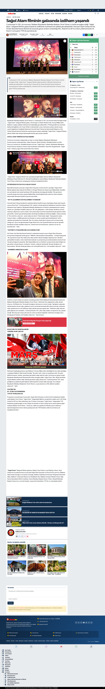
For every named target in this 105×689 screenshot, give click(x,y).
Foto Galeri (11, 10)
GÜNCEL (41, 13)
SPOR (52, 13)
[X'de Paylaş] (86, 35)
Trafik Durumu (58, 632)
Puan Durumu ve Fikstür (83, 632)
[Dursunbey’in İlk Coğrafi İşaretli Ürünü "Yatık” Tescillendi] (57, 566)
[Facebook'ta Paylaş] (84, 35)
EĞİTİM (48, 640)
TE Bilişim (97, 641)
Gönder (10, 603)
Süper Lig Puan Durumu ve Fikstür (16, 679)
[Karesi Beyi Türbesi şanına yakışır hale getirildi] (57, 550)
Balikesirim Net (21, 531)
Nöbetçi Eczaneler (13, 632)
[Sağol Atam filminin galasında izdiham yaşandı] (37, 56)
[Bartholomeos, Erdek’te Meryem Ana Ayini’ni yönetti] (17, 550)
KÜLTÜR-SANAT (16, 17)
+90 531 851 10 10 (43, 621)
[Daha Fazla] (92, 35)
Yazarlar (26, 10)
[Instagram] (25, 536)
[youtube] (61, 646)
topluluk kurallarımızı (20, 607)
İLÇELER (64, 13)
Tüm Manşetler (12, 635)
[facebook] (16, 646)
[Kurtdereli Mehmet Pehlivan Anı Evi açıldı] (17, 566)
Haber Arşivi (58, 635)
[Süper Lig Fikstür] (97, 81)
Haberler (8, 17)
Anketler (7, 666)
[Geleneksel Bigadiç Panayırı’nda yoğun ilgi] (37, 550)
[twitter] (31, 646)
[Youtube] (27, 536)
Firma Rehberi (9, 659)
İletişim (7, 670)
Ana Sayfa (8, 650)
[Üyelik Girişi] (97, 10)
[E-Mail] (17, 536)
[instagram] (46, 646)
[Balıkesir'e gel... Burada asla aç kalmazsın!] (37, 566)
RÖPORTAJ (30, 640)
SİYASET (47, 13)
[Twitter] (22, 536)
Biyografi (7, 664)
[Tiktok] (86, 622)
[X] (78, 622)
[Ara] (95, 14)
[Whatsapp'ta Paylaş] (89, 35)
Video (19, 10)
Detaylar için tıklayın (83, 76)
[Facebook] (19, 536)
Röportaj (7, 662)
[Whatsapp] (89, 622)
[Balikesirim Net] (11, 532)
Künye (6, 668)
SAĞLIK (70, 13)
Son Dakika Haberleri (37, 635)
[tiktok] (91, 646)
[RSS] (91, 622)
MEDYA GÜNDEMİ (54, 640)
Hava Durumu (35, 632)
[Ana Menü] (98, 14)
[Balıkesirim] (11, 13)
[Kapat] (104, 688)
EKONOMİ (58, 13)
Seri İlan (7, 661)
